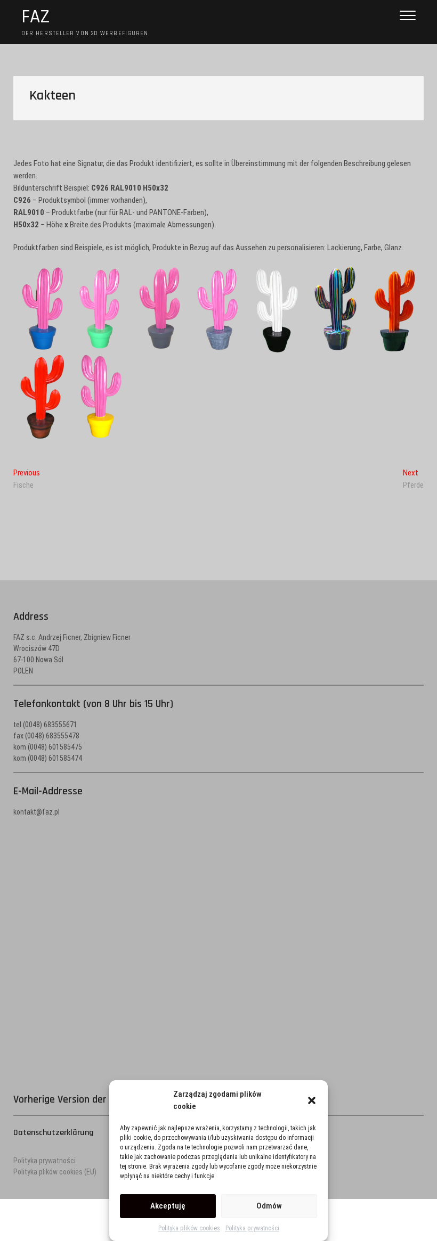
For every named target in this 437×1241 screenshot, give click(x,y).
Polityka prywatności (252, 1228)
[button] (311, 1100)
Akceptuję (167, 1206)
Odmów (269, 1206)
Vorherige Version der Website (79, 1099)
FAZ (35, 17)
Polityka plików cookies (189, 1228)
